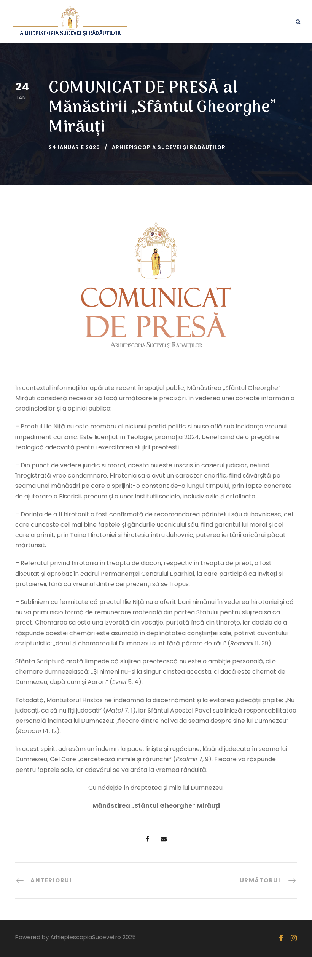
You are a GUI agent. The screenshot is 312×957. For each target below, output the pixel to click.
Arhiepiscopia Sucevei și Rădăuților (169, 147)
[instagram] (294, 938)
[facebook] (281, 938)
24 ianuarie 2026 (74, 147)
